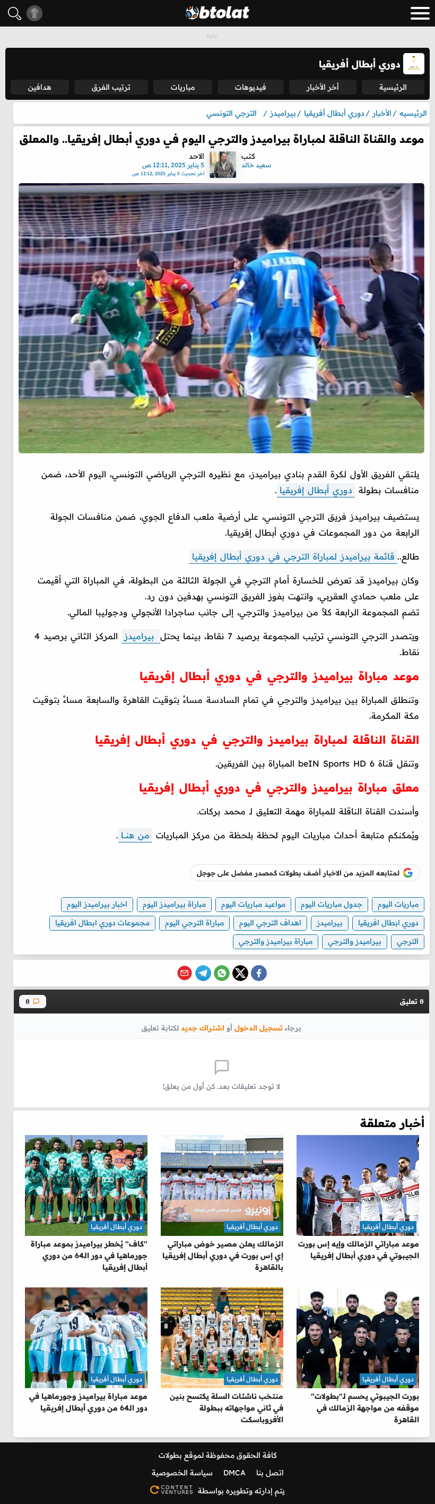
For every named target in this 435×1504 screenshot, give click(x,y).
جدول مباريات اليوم (331, 904)
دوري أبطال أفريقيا (388, 1227)
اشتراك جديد (202, 1027)
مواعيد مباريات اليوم (253, 904)
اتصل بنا (270, 1472)
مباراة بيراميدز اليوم (174, 904)
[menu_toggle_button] (420, 13)
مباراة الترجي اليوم (194, 922)
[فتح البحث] (14, 13)
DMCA (234, 1472)
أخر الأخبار (323, 87)
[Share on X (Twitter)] (240, 973)
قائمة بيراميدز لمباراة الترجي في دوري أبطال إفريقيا (293, 556)
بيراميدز (141, 636)
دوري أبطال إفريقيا (316, 490)
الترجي (408, 941)
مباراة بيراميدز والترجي (275, 941)
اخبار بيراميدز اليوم (97, 904)
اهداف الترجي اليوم (270, 922)
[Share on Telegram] (203, 973)
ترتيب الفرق (111, 87)
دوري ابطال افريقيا (388, 922)
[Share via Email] (185, 973)
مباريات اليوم (398, 904)
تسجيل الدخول (258, 1027)
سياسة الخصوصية (182, 1472)
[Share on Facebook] (259, 973)
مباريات (183, 87)
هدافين (39, 87)
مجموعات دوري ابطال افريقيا (102, 922)
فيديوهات (250, 87)
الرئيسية (393, 87)
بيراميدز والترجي (354, 941)
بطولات (170, 1455)
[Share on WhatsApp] (222, 973)
